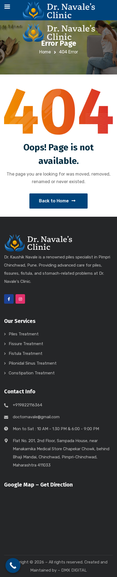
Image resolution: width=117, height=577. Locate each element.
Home (45, 51)
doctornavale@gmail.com (36, 416)
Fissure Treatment (26, 343)
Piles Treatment (24, 334)
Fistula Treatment (25, 353)
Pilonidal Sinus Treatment (33, 363)
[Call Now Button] (12, 565)
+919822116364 (27, 405)
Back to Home (54, 200)
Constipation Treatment (32, 373)
